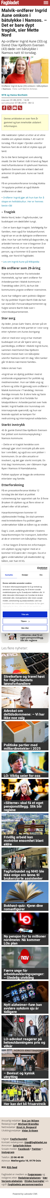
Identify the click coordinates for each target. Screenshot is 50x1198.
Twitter (36, 1148)
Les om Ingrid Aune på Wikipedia (20, 261)
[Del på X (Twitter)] (9, 108)
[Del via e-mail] (15, 108)
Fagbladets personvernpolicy (25, 1184)
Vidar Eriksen (30, 1130)
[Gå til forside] (10, 3)
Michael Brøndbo (28, 1123)
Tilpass (24, 621)
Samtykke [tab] (9, 575)
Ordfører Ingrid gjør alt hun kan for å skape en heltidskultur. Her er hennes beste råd (23, 201)
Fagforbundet (18, 1138)
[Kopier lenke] (20, 108)
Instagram (8, 1152)
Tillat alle (25, 614)
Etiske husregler (34, 1181)
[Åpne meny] (46, 3)
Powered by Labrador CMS (25, 1194)
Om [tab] (41, 575)
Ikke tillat (25, 628)
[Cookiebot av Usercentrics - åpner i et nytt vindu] (37, 568)
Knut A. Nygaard (27, 1127)
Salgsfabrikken (22, 1145)
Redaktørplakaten (29, 1177)
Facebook (24, 1148)
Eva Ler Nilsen (30, 1120)
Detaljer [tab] (25, 575)
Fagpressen (35, 1174)
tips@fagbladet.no (36, 1142)
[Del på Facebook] (4, 108)
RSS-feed (12, 1167)
